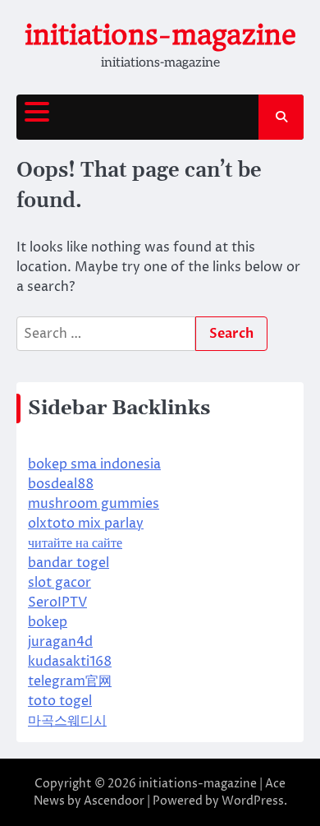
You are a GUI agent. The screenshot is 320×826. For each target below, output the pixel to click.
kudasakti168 (70, 662)
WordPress (253, 801)
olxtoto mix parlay (86, 524)
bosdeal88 (61, 484)
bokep (47, 622)
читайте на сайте (75, 543)
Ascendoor (114, 801)
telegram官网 (70, 681)
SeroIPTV (57, 602)
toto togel (60, 701)
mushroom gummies (93, 504)
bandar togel (68, 563)
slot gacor (59, 583)
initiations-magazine (160, 35)
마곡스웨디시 (67, 721)
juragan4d (60, 642)
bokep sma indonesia (94, 464)
